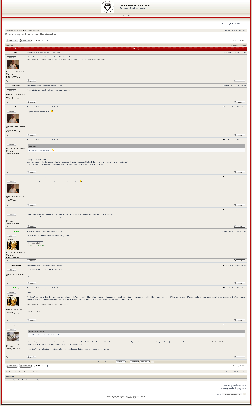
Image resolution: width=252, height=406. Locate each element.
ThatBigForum (134, 398)
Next (244, 40)
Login (128, 15)
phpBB (117, 396)
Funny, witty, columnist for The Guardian (31, 34)
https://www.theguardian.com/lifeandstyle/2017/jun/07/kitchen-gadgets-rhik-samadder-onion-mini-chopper (67, 59)
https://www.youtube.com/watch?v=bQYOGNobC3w (210, 342)
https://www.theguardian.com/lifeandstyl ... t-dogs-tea (47, 304)
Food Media (19, 30)
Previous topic (233, 45)
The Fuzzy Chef (33, 243)
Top (7, 81)
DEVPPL (127, 398)
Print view (9, 45)
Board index (10, 30)
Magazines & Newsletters (32, 30)
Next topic (243, 45)
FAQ (124, 15)
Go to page (236, 40)
